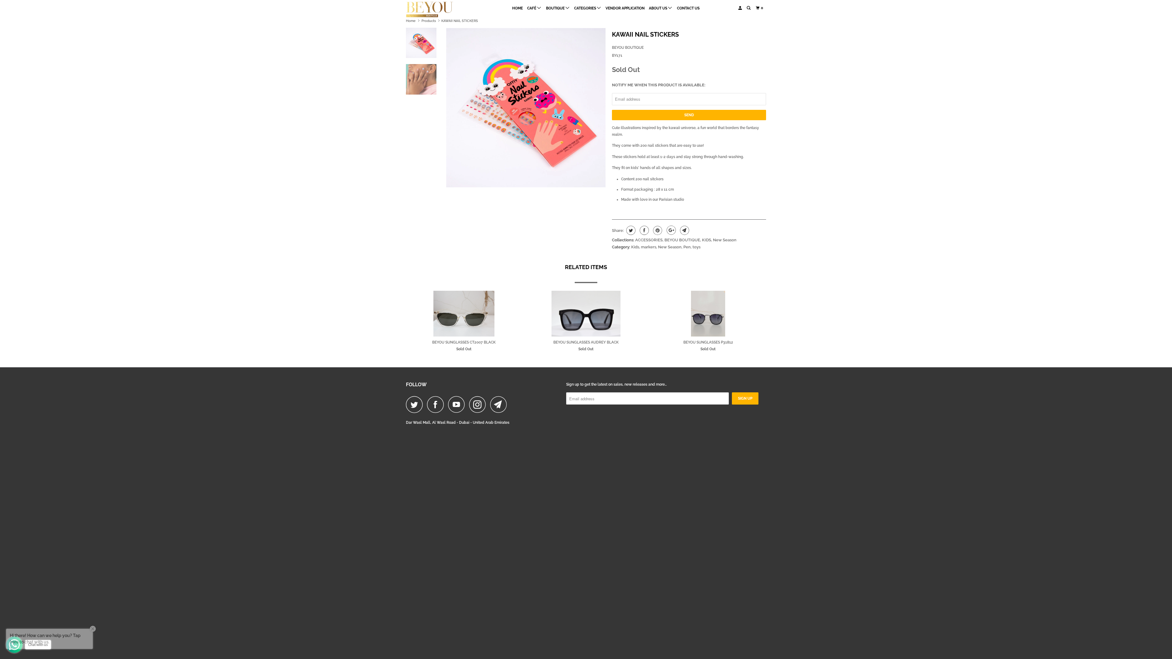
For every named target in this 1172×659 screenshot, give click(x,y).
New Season (724, 240)
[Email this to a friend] (683, 230)
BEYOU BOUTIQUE (628, 47)
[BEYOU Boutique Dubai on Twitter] (416, 404)
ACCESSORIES (649, 240)
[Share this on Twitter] (630, 230)
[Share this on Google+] (670, 230)
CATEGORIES (585, 8)
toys (696, 247)
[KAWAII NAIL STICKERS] (526, 108)
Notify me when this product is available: (658, 85)
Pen (687, 247)
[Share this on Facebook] (643, 230)
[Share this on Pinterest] (657, 230)
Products (428, 21)
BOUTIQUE (556, 8)
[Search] (749, 8)
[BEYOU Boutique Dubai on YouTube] (458, 404)
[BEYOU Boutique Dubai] (437, 9)
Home (517, 8)
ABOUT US (658, 8)
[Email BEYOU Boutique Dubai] (500, 404)
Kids (635, 247)
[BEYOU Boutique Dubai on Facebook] (437, 404)
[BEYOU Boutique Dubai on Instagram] (479, 404)
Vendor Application (625, 8)
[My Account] (740, 8)
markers (648, 247)
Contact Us (688, 8)
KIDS (706, 240)
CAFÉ (532, 8)
